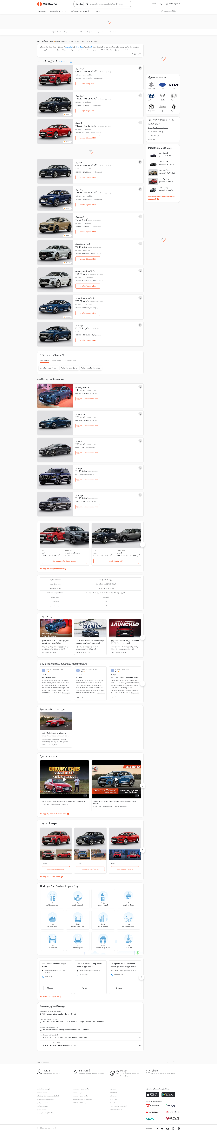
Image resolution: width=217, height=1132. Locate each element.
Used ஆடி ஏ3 (163, 161)
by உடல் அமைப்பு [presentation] (56, 360)
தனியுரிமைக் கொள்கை (43, 1103)
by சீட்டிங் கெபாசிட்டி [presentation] (70, 360)
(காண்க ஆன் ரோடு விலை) (104, 72)
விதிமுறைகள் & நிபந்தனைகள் (45, 1099)
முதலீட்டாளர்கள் (41, 1109)
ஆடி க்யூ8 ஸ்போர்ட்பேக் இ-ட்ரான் (158, 128)
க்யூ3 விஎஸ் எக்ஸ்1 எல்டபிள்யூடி (64, 561)
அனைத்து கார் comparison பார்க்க (52, 569)
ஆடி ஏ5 (78, 441)
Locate (50, 988)
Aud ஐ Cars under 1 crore (69, 368)
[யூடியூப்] (167, 1129)
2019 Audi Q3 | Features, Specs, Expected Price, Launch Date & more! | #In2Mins (115, 802)
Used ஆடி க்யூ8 (164, 170)
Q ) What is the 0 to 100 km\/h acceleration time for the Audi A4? (63, 1037)
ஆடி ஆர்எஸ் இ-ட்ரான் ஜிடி (156, 131)
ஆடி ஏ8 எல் (151, 139)
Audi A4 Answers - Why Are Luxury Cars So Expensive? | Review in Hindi (64, 801)
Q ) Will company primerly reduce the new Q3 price (58, 1014)
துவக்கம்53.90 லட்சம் (167, 173)
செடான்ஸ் (79, 47)
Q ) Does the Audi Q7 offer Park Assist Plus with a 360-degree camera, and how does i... (72, 1022)
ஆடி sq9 (79, 495)
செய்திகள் (67, 32)
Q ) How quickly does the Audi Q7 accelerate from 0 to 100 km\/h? (64, 1030)
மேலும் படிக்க (136, 54)
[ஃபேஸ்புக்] (157, 1129)
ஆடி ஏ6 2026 (81, 414)
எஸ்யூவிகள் (69, 47)
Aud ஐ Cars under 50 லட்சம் (49, 368)
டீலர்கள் (46, 32)
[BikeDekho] (152, 1105)
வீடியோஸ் (82, 32)
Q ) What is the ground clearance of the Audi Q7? (58, 1045)
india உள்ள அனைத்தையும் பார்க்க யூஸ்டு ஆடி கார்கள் (161, 198)
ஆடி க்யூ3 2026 (82, 387)
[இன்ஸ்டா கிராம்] (173, 1129)
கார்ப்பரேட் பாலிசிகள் (42, 1106)
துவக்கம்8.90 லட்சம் (166, 190)
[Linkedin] (179, 1129)
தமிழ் (153, 3)
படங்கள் (74, 32)
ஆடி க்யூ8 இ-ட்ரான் (154, 124)
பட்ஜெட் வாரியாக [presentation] (44, 360)
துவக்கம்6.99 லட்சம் (166, 182)
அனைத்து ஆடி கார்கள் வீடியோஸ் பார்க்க (53, 814)
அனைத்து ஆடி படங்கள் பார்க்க (50, 877)
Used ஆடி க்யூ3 (164, 179)
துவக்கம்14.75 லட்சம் (167, 164)
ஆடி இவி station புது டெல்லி (49, 996)
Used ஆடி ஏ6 (163, 153)
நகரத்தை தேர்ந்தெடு (170, 11)
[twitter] (162, 1129)
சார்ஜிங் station (56, 32)
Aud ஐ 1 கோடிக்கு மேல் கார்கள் (90, 368)
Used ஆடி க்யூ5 (164, 187)
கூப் (91, 47)
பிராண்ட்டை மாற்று (67, 62)
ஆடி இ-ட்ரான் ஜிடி (153, 135)
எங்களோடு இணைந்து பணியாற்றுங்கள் (48, 1096)
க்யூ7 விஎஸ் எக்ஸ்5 (116, 561)
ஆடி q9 (78, 468)
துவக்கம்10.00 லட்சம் (167, 156)
